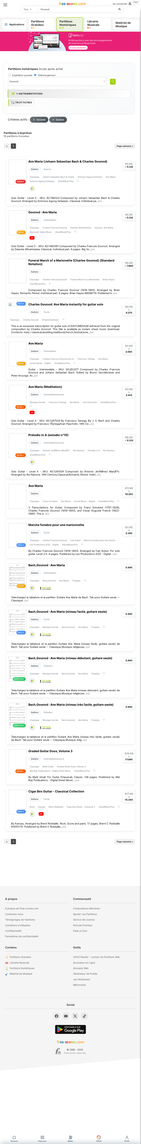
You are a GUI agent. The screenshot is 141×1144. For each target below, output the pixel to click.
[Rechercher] (120, 9)
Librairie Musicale (19, 962)
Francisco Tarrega (86, 359)
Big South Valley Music (41, 232)
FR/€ (135, 2)
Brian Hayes (109, 279)
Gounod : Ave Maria (42, 212)
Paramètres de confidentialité (21, 936)
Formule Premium (82, 925)
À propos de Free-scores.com (22, 908)
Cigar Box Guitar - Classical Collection (56, 791)
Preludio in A (94, 450)
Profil (126, 1141)
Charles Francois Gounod (55, 227)
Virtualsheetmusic (50, 319)
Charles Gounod (30, 319)
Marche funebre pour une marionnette (56, 525)
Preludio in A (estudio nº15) (48, 435)
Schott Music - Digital (40, 363)
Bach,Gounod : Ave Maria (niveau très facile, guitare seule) (70, 704)
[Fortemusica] (58, 1051)
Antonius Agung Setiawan (90, 177)
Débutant (48, 666)
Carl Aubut (75, 540)
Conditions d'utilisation (17, 925)
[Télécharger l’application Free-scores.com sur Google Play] (70, 1029)
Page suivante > (125, 146)
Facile (47, 312)
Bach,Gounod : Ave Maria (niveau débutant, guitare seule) (70, 658)
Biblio (70, 1141)
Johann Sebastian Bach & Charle (58, 177)
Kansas (41, 807)
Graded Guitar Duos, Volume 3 (50, 751)
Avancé (47, 169)
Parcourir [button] (42, 1141)
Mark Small (48, 766)
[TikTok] (84, 1016)
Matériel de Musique (21, 973)
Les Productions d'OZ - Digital (44, 544)
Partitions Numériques (22, 968)
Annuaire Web (81, 968)
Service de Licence (84, 919)
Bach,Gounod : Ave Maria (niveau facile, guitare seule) (67, 611)
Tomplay (76, 580)
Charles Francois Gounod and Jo (58, 359)
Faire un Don (80, 930)
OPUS (98, 1141)
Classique (34, 177)
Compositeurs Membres (86, 908)
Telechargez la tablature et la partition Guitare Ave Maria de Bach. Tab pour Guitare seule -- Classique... (65, 599)
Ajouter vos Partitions (85, 914)
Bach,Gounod (49, 580)
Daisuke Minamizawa (80, 227)
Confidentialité (13, 930)
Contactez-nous (14, 914)
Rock (32, 807)
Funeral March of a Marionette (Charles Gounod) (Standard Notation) (71, 262)
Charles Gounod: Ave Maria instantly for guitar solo (65, 304)
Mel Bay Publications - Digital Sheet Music (50, 771)
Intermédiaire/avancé (54, 394)
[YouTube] (65, 1016)
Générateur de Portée (85, 973)
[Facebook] (56, 1016)
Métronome (79, 984)
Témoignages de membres (20, 919)
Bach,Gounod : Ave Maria (46, 565)
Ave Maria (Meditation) (45, 387)
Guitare (60, 119)
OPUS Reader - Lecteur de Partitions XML (96, 956)
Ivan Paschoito (90, 402)
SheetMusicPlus (66, 181)
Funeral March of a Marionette (84, 279)
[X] (75, 1016)
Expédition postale (22, 75)
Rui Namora (78, 450)
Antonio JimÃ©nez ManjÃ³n (56, 450)
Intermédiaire (50, 220)
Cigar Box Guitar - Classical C (81, 807)
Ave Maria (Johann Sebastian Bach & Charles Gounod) (67, 161)
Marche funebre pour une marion (99, 540)
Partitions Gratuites (20, 956)
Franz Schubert (50, 501)
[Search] (113, 82)
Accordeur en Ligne (84, 962)
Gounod (41, 119)
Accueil (14, 1141)
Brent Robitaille (56, 807)
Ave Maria (111, 177)
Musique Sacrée (37, 402)
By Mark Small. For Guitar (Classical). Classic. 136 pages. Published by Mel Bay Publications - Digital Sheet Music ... (74, 779)
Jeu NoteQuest (81, 979)
